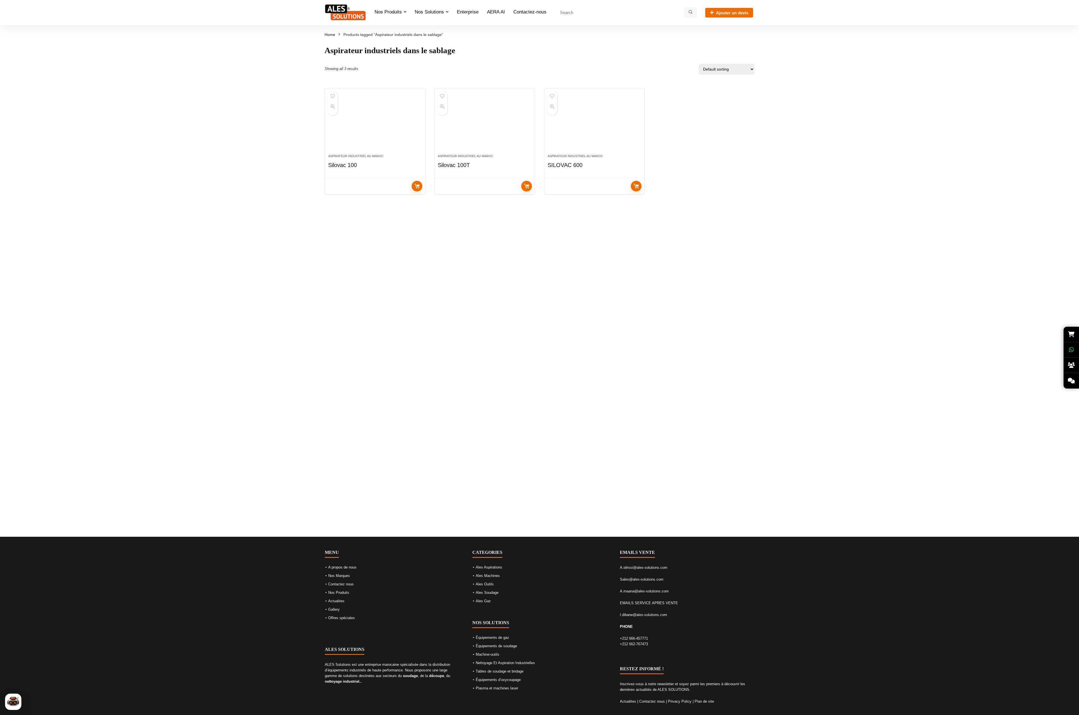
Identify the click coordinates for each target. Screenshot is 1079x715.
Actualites (336, 601)
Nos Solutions (429, 12)
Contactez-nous (530, 12)
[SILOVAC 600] (594, 124)
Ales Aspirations (489, 567)
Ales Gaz (483, 601)
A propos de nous (342, 567)
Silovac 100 (342, 165)
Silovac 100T (454, 165)
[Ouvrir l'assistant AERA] (13, 702)
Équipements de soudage (496, 646)
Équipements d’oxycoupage (498, 680)
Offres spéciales (341, 618)
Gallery (334, 609)
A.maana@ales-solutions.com (644, 591)
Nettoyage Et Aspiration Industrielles (505, 663)
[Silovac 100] (375, 124)
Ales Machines (488, 576)
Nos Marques (339, 576)
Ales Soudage (487, 592)
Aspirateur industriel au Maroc (356, 156)
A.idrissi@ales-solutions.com (643, 567)
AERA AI (496, 12)
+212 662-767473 (634, 644)
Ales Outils (485, 584)
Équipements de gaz (492, 637)
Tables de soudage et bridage (499, 671)
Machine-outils (487, 654)
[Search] (690, 12)
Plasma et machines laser (497, 688)
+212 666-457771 (634, 638)
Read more (417, 186)
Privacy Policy (680, 701)
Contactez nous (341, 584)
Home (330, 34)
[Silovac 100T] (484, 124)
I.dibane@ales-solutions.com (643, 615)
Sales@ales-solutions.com (641, 579)
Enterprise (468, 12)
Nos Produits (388, 12)
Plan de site (704, 701)
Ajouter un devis (732, 12)
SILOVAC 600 (565, 165)
